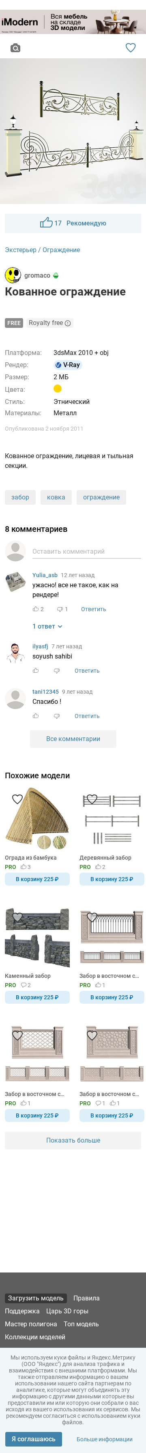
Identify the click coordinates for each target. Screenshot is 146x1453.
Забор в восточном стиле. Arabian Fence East (36, 1094)
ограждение (101, 497)
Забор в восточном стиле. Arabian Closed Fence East (110, 1094)
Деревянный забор (105, 857)
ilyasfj (40, 646)
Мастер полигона (31, 1324)
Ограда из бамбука (31, 857)
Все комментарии (73, 739)
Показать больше (73, 1140)
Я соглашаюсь (34, 1439)
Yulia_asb (45, 575)
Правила (86, 1298)
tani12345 (45, 691)
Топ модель (81, 1324)
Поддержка (22, 1311)
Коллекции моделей (35, 1337)
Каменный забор (28, 976)
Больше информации (105, 1439)
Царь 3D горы (67, 1311)
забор (20, 497)
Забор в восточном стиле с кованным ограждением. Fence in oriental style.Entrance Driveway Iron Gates (110, 976)
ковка (56, 497)
